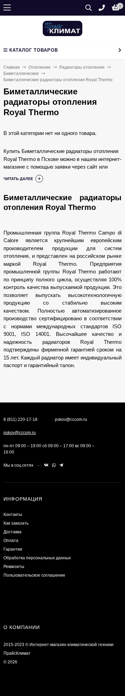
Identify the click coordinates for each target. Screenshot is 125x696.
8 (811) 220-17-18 (20, 419)
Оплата (10, 540)
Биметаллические (21, 73)
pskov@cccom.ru (19, 432)
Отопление (39, 67)
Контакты (12, 514)
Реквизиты (13, 566)
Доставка (12, 531)
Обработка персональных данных (37, 557)
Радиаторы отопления (82, 67)
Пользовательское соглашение (34, 575)
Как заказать (15, 523)
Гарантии (12, 549)
